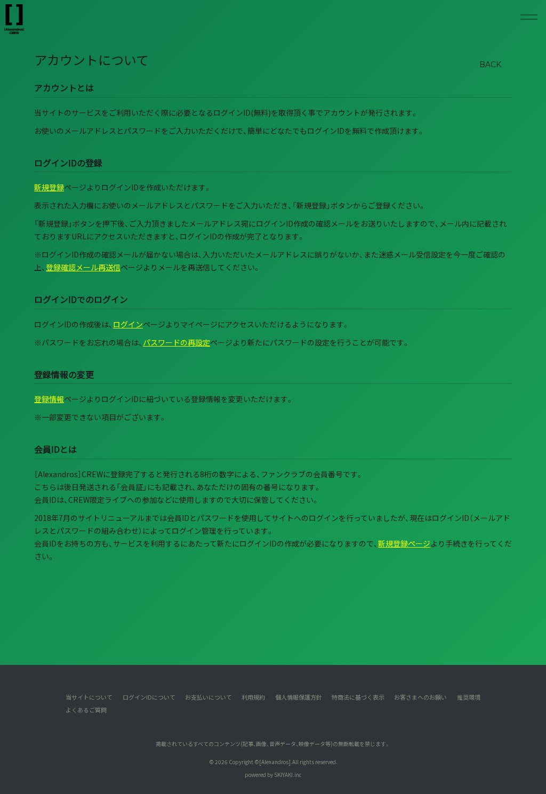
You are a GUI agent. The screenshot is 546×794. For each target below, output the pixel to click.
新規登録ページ (404, 543)
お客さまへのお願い (420, 697)
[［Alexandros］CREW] (14, 19)
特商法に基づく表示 (358, 697)
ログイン (128, 324)
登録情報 (49, 399)
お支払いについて (208, 697)
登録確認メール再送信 (83, 267)
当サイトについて (89, 697)
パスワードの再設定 (176, 342)
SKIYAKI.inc (288, 775)
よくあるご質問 (86, 709)
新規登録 (49, 187)
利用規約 (253, 697)
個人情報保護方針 (298, 697)
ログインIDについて (149, 697)
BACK (490, 64)
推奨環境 (468, 697)
